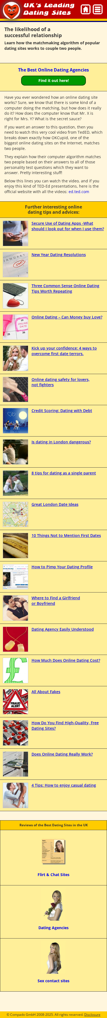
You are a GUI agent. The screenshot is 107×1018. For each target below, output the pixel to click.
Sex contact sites (53, 980)
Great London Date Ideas (55, 504)
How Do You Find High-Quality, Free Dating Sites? (65, 725)
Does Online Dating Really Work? (62, 754)
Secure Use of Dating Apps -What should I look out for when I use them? (68, 226)
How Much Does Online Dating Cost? (66, 660)
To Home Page (86, 9)
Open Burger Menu (98, 9)
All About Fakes (46, 691)
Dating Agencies (53, 927)
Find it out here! (53, 80)
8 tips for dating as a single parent (64, 473)
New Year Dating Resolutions (59, 254)
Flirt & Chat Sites (53, 874)
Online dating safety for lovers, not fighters (61, 382)
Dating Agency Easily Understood (63, 629)
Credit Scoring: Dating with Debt (62, 410)
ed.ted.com (79, 191)
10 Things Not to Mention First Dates (66, 535)
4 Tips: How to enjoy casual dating (64, 785)
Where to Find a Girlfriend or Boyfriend (56, 600)
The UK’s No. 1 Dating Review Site (11, 10)
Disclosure (92, 1014)
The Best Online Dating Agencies (53, 70)
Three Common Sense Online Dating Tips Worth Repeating (65, 288)
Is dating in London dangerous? (61, 441)
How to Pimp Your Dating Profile (62, 566)
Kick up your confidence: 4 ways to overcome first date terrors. (64, 350)
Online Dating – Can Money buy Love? (67, 317)
